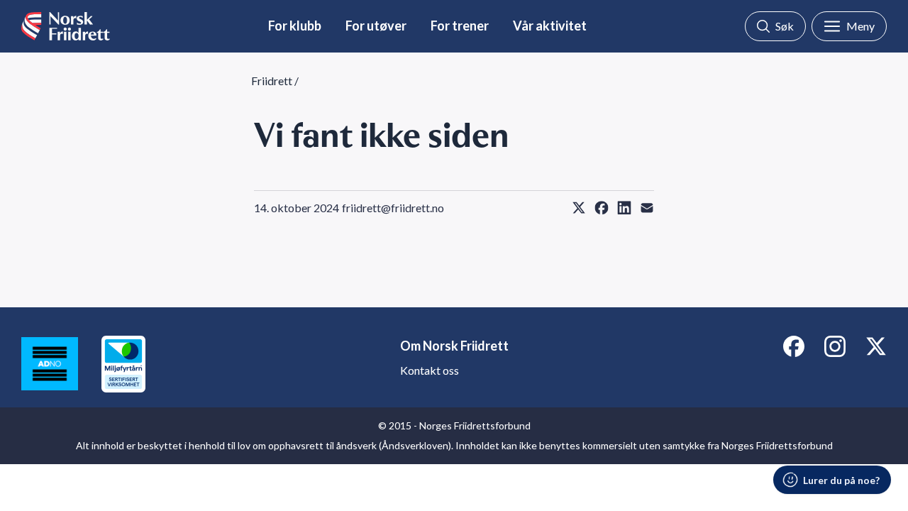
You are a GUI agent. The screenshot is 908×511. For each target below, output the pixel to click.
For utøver (375, 25)
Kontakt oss (429, 370)
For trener (460, 25)
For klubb (294, 25)
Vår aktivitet (550, 25)
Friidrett (271, 80)
